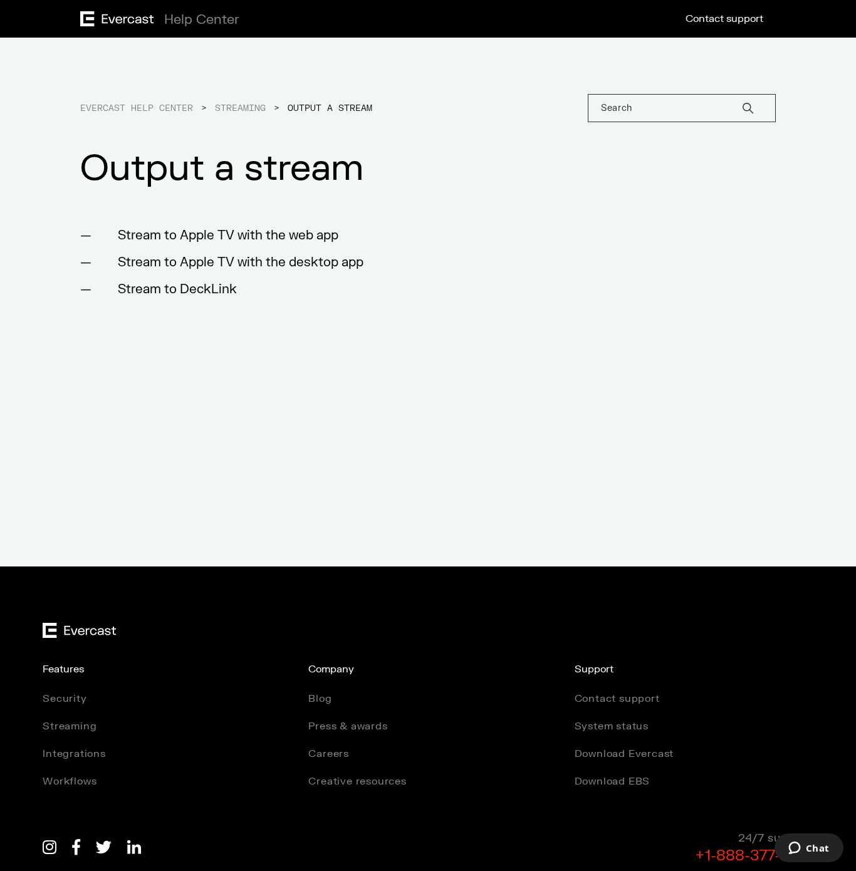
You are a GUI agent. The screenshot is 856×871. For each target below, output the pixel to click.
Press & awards (347, 726)
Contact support (724, 19)
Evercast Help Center (136, 108)
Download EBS (612, 781)
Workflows (70, 781)
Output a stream (330, 108)
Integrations (74, 754)
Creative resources (357, 781)
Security (64, 698)
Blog (319, 698)
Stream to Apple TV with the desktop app (240, 262)
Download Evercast (624, 754)
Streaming (240, 108)
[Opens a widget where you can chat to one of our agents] (808, 849)
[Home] (156, 23)
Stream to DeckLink (177, 289)
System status (612, 726)
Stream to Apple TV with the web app (228, 235)
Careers (328, 754)
